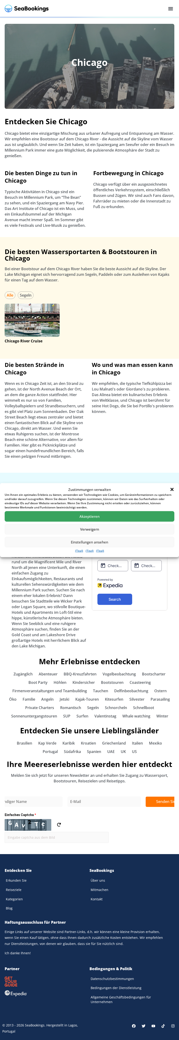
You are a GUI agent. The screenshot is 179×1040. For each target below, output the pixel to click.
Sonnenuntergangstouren (34, 716)
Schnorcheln (116, 707)
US (134, 751)
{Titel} (79, 551)
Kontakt (97, 899)
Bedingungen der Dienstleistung (116, 988)
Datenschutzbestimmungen (112, 978)
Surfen (82, 716)
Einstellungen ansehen (89, 542)
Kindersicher (83, 682)
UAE (111, 751)
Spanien (94, 751)
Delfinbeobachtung (131, 690)
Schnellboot (143, 707)
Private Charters (39, 707)
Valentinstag (105, 716)
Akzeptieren (89, 516)
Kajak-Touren (87, 699)
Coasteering (140, 682)
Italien (137, 743)
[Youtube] (153, 1026)
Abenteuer (48, 674)
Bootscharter (153, 674)
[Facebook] (134, 1026)
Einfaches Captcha (20, 815)
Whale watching (136, 716)
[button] (172, 489)
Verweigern (89, 529)
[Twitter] (143, 1026)
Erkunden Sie (16, 880)
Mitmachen (99, 889)
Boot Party (38, 682)
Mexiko (155, 743)
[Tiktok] (163, 1026)
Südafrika (72, 751)
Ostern (160, 690)
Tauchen (100, 690)
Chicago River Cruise (23, 341)
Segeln (25, 295)
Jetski (64, 699)
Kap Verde (47, 743)
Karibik (68, 743)
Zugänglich (23, 674)
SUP (66, 716)
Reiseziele (13, 889)
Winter (162, 716)
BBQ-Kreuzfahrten (80, 674)
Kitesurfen (114, 699)
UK (123, 751)
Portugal (50, 751)
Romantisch (70, 707)
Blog (9, 908)
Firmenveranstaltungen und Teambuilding (49, 690)
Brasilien (24, 743)
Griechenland (114, 743)
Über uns (98, 880)
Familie (29, 699)
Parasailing (160, 699)
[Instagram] (173, 1026)
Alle (10, 295)
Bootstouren (112, 682)
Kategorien (14, 899)
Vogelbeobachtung (119, 674)
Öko (13, 699)
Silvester (137, 699)
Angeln (47, 699)
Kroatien (88, 743)
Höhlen (60, 682)
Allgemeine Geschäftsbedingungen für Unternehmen (121, 999)
